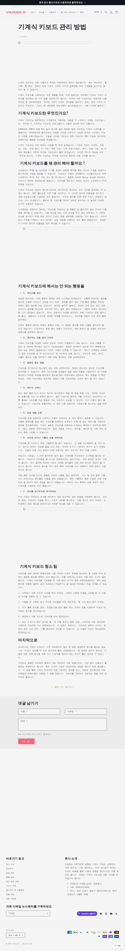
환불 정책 (10, 877)
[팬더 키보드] (62, 509)
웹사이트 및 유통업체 (15, 890)
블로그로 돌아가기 (64, 687)
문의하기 (9, 869)
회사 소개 (10, 864)
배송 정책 (10, 873)
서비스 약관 (11, 886)
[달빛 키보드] (62, 229)
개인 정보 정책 (12, 881)
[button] (33, 12)
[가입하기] (47, 913)
